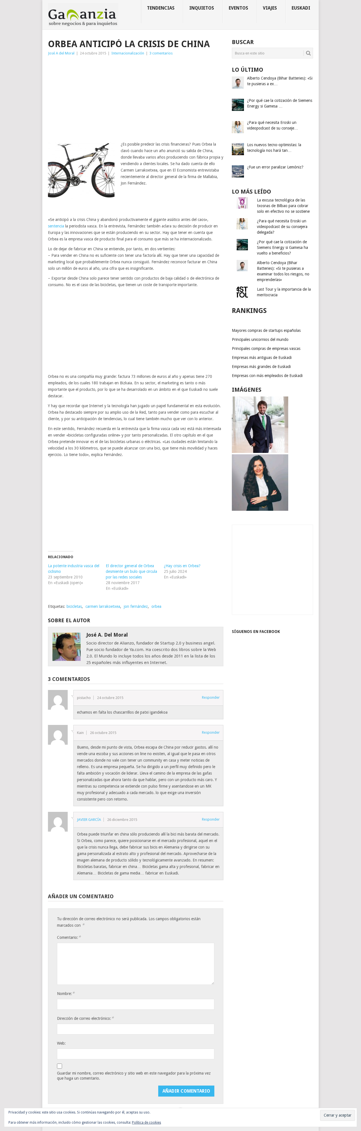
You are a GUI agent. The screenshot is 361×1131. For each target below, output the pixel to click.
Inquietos (201, 8)
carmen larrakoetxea (102, 606)
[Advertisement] (135, 98)
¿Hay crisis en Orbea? (182, 566)
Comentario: (69, 937)
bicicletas (74, 606)
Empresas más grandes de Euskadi (261, 366)
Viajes (270, 8)
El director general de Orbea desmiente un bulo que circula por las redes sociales (131, 571)
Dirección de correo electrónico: (85, 1018)
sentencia (56, 226)
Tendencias (161, 8)
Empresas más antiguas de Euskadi (262, 357)
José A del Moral (61, 53)
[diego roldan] (260, 451)
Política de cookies (146, 1123)
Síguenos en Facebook (256, 631)
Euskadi (301, 8)
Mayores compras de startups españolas (266, 330)
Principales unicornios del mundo (260, 339)
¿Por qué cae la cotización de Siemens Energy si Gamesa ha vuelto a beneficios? (282, 247)
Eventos (238, 8)
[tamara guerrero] (260, 509)
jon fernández (136, 606)
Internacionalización (127, 53)
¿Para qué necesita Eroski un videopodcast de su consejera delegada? (282, 226)
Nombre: (65, 993)
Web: (61, 1043)
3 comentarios (161, 53)
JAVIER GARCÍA (89, 819)
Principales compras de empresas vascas (266, 348)
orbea (156, 606)
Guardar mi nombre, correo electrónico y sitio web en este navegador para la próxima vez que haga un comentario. (134, 1075)
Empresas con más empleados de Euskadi (267, 375)
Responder (211, 697)
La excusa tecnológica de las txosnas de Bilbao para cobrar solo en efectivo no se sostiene (283, 206)
